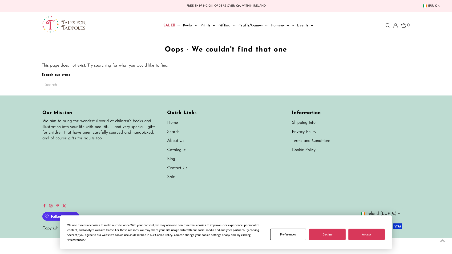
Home (172, 123)
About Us (175, 141)
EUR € (432, 5)
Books (188, 25)
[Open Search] (388, 25)
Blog (171, 159)
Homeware (281, 25)
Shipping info (303, 123)
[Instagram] (51, 206)
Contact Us (177, 168)
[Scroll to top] (442, 241)
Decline (327, 234)
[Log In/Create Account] (395, 25)
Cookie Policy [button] (163, 235)
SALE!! (169, 25)
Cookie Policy (303, 150)
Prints (206, 25)
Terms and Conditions (311, 141)
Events (303, 25)
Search (173, 132)
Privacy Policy (304, 132)
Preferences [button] (76, 240)
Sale (171, 177)
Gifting (225, 25)
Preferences (288, 234)
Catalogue (176, 150)
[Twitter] (64, 206)
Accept (366, 234)
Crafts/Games (251, 25)
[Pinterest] (57, 206)
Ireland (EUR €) (381, 214)
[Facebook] (44, 206)
